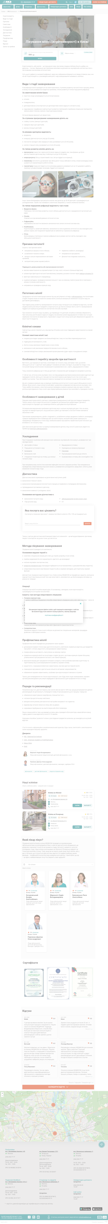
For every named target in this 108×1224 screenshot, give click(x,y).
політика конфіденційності (54, 615)
